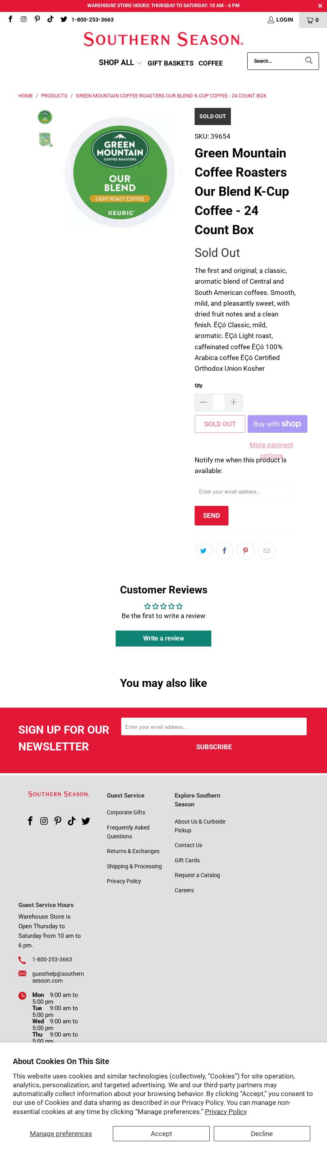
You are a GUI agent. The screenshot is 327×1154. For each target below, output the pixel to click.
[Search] (309, 61)
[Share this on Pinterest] (245, 550)
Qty (199, 385)
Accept (161, 1134)
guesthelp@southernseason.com (58, 977)
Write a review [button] (163, 638)
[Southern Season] (163, 40)
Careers (184, 890)
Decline (262, 1134)
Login (284, 19)
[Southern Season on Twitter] (63, 20)
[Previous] (63, 172)
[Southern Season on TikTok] (50, 20)
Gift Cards (187, 860)
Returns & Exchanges (133, 851)
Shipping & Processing (134, 866)
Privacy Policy (226, 1112)
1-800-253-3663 (92, 19)
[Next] (180, 172)
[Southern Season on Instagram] (24, 20)
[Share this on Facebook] (224, 550)
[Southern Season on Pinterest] (37, 20)
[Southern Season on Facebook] (10, 20)
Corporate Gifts (126, 812)
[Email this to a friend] (267, 550)
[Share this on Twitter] (203, 550)
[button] (120, 63)
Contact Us (188, 845)
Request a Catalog (197, 875)
